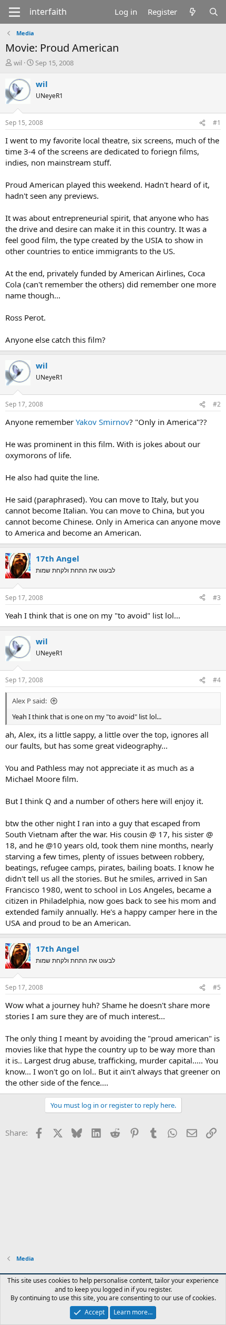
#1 (217, 122)
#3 (217, 597)
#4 (217, 679)
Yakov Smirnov (102, 422)
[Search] (213, 12)
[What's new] (192, 12)
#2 (217, 404)
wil (18, 62)
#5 (217, 987)
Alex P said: (29, 700)
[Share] (202, 123)
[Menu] (14, 12)
